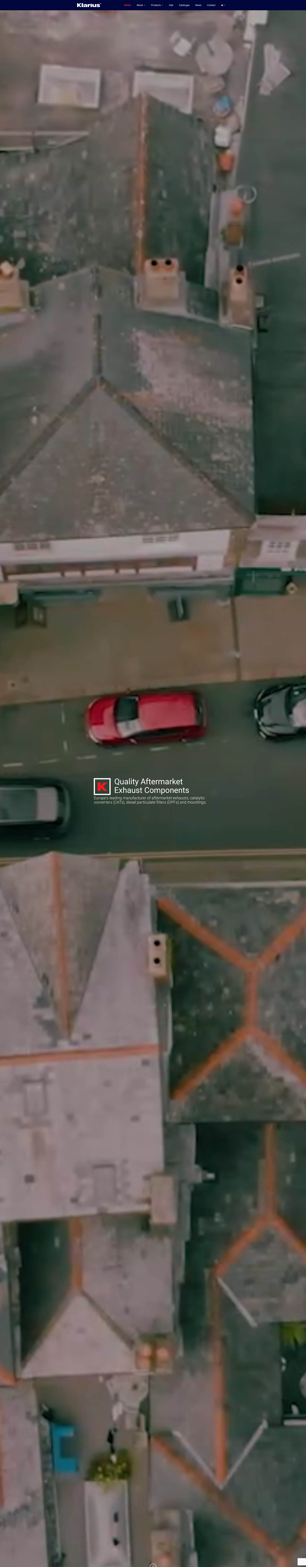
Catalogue (184, 5)
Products (156, 5)
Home (127, 5)
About (140, 5)
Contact (211, 5)
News (198, 5)
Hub (171, 5)
